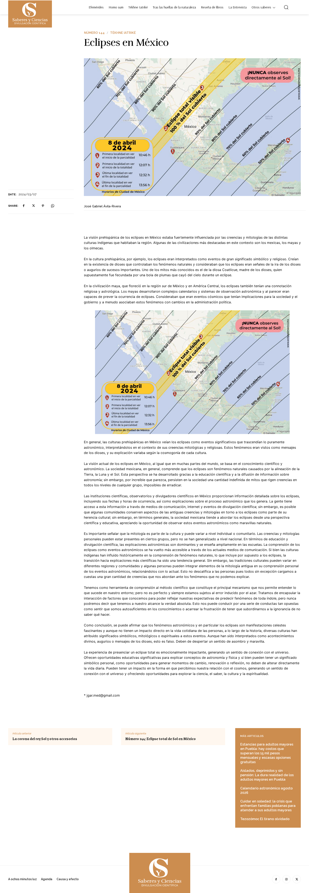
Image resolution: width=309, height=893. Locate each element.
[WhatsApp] (52, 206)
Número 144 (94, 32)
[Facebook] (23, 206)
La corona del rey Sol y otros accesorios (44, 738)
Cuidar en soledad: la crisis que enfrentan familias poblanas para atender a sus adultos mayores (268, 805)
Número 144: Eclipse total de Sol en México (160, 738)
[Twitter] (33, 206)
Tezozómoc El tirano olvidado (264, 819)
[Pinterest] (43, 206)
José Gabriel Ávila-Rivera (102, 206)
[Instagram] (286, 879)
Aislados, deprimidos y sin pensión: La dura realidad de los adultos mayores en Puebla (267, 775)
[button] (286, 7)
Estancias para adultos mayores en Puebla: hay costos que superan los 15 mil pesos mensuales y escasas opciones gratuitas (266, 753)
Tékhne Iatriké (123, 32)
